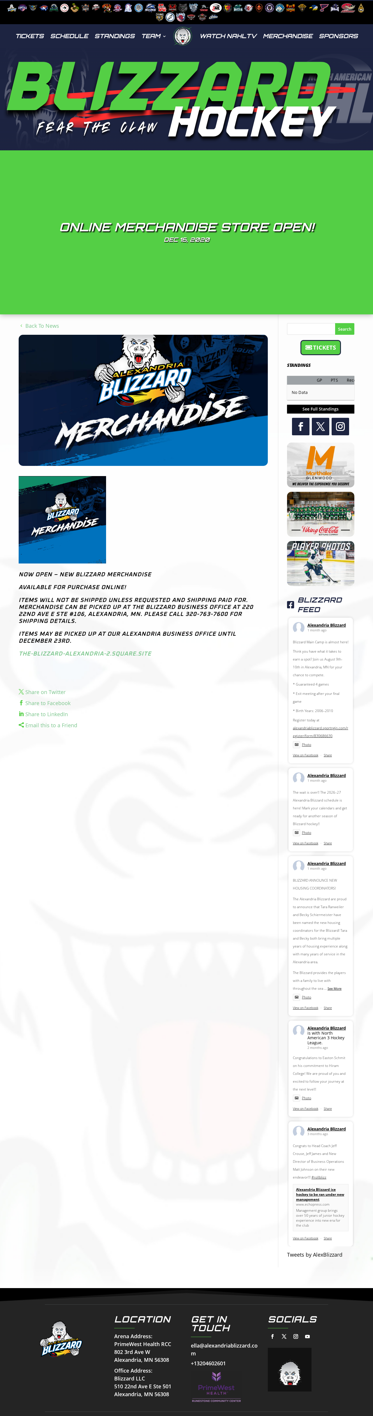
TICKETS (324, 347)
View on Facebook (305, 755)
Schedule (69, 36)
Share (328, 755)
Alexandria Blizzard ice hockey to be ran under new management (320, 1194)
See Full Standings (320, 409)
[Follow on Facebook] (300, 426)
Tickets (29, 36)
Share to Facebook (48, 703)
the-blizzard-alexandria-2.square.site (85, 654)
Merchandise (287, 36)
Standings (114, 36)
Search (344, 329)
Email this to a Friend (51, 725)
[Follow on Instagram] (340, 426)
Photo (306, 744)
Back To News (42, 325)
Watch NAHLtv (227, 36)
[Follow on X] (320, 426)
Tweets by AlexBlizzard (314, 1254)
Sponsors (338, 36)
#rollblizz (319, 1177)
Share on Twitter (45, 691)
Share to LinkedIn (46, 714)
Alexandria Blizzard (326, 625)
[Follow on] (272, 1336)
